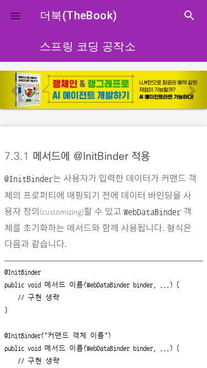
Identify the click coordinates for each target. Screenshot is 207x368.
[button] (15, 15)
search (189, 15)
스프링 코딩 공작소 (88, 46)
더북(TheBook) (78, 15)
